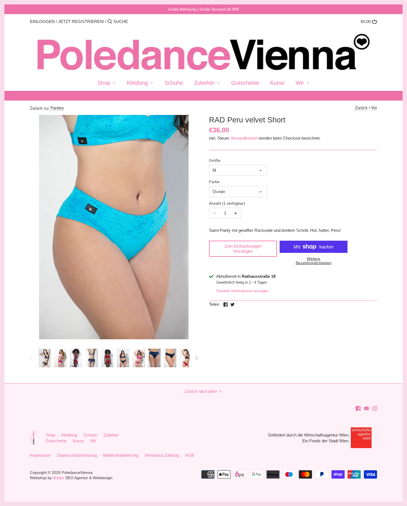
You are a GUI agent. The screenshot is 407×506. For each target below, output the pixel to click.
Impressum (40, 455)
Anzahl (226, 203)
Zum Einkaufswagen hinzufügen (243, 248)
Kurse (78, 440)
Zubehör (111, 435)
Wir (93, 440)
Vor (374, 107)
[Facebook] (358, 408)
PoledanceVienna (77, 473)
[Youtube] (366, 408)
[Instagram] (374, 408)
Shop (50, 435)
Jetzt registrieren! (81, 21)
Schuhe (90, 435)
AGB (189, 455)
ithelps (58, 478)
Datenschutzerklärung (77, 455)
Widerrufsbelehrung (120, 455)
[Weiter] (196, 358)
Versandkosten (243, 138)
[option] (44, 358)
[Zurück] (31, 358)
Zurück (361, 107)
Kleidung (69, 435)
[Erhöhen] (235, 213)
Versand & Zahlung (162, 455)
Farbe (214, 182)
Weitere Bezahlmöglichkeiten (314, 261)
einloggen (42, 21)
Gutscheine (56, 440)
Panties (57, 108)
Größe (214, 160)
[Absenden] (109, 22)
